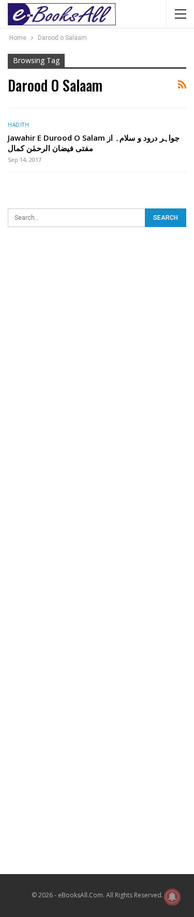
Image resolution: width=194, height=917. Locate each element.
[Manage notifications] (172, 897)
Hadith (18, 124)
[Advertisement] (97, 343)
